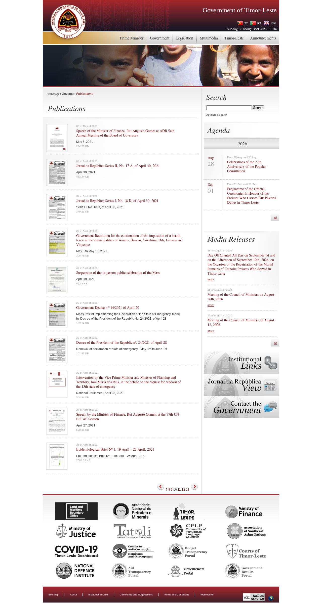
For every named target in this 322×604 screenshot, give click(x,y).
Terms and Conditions (176, 594)
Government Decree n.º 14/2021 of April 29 (107, 307)
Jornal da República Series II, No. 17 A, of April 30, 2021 (118, 165)
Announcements (263, 37)
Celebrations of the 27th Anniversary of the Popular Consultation (246, 166)
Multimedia (209, 37)
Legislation (184, 37)
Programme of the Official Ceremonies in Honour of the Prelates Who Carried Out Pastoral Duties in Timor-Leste (251, 196)
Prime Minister (131, 37)
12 (183, 489)
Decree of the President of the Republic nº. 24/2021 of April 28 (121, 342)
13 (187, 489)
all (275, 217)
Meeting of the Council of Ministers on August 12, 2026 (241, 322)
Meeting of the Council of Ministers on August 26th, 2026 (241, 296)
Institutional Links (98, 594)
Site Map (53, 594)
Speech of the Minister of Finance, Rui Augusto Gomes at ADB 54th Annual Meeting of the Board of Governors (125, 133)
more (211, 279)
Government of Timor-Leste (240, 10)
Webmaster (207, 594)
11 (179, 489)
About (73, 594)
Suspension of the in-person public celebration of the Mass (117, 272)
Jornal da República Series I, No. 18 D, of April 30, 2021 (117, 200)
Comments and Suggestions (136, 594)
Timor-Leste (234, 37)
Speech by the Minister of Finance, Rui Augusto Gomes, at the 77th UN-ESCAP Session (128, 416)
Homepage (53, 94)
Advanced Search (216, 114)
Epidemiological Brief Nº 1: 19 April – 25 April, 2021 (115, 449)
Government (159, 37)
